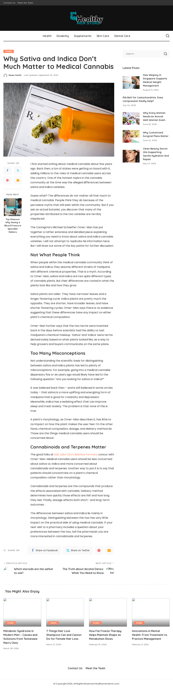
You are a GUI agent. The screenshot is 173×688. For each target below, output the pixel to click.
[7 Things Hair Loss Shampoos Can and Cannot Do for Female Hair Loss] (65, 612)
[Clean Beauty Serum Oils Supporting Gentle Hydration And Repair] (131, 156)
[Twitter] (18, 171)
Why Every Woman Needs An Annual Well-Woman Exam (154, 116)
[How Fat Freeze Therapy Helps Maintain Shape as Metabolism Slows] (108, 612)
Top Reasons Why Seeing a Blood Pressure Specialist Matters (12, 225)
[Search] (168, 36)
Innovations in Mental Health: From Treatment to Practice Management (149, 634)
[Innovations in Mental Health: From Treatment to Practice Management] (151, 612)
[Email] (18, 180)
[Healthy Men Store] (86, 18)
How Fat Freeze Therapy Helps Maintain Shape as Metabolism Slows (105, 634)
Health (8, 51)
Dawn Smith (15, 75)
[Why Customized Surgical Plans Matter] (131, 136)
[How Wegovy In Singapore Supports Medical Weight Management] (131, 82)
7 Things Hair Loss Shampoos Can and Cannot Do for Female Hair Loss (64, 634)
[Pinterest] (7, 180)
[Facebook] (7, 171)
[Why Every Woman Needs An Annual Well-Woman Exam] (131, 118)
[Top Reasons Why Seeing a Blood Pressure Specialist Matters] (13, 207)
